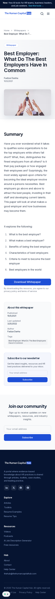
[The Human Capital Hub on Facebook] (20, 487)
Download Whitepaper (27, 281)
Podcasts (8, 536)
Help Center (9, 569)
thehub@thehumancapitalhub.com (20, 573)
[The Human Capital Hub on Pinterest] (27, 487)
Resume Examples (13, 512)
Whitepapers (20, 30)
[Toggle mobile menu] (48, 14)
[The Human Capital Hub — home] (18, 13)
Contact (7, 565)
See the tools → (36, 6)
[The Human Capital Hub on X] (13, 487)
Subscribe (27, 379)
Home (6, 30)
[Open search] (42, 14)
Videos (7, 531)
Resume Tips (10, 516)
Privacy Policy (25, 592)
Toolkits (8, 507)
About (7, 560)
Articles (7, 503)
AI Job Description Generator (18, 540)
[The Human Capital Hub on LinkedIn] (6, 487)
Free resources (11, 545)
